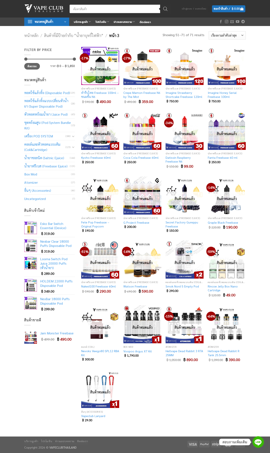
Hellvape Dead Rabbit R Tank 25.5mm (223, 353)
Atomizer (31, 182)
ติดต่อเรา (145, 22)
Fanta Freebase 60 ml (223, 157)
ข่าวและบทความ (123, 22)
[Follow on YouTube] (237, 22)
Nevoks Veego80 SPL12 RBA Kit (100, 353)
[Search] (165, 9)
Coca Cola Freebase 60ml (141, 157)
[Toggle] (73, 136)
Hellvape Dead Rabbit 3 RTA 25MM (184, 353)
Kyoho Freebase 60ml (96, 157)
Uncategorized (35, 198)
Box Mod (30, 174)
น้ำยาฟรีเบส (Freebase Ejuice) (46, 166)
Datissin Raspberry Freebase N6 (178, 159)
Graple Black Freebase (223, 222)
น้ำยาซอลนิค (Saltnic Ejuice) (44, 158)
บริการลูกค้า (81, 22)
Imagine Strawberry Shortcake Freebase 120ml (184, 95)
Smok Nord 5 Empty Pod (182, 286)
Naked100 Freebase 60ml (98, 286)
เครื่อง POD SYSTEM (38, 136)
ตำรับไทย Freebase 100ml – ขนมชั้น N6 (100, 95)
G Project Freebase (136, 222)
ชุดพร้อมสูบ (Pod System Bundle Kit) (47, 125)
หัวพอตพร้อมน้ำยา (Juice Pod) (46, 114)
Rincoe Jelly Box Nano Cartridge (223, 288)
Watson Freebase (135, 286)
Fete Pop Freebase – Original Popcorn (95, 224)
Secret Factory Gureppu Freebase (182, 224)
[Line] (258, 442)
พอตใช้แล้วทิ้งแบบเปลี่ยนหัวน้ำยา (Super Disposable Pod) (46, 103)
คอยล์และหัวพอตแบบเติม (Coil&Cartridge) (42, 147)
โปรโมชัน (101, 22)
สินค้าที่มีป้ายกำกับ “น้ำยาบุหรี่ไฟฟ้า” (73, 35)
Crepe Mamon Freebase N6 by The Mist (141, 95)
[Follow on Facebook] (221, 22)
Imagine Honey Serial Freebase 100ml (222, 95)
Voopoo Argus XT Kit (137, 351)
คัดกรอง (31, 66)
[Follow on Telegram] (243, 22)
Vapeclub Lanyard (93, 416)
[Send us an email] (232, 22)
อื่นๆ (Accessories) (37, 190)
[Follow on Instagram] (226, 22)
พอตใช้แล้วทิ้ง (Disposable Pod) (47, 92)
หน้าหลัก (31, 35)
